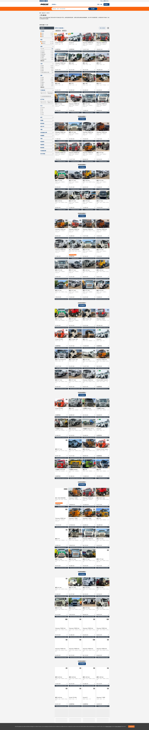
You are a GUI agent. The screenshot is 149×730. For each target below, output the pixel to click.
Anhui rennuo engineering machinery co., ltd (90, 327)
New (41, 105)
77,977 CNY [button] (99, 138)
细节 (41, 117)
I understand (131, 726)
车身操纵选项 (43, 150)
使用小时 (42, 126)
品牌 (41, 46)
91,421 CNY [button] (71, 187)
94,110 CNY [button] (58, 614)
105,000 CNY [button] (100, 525)
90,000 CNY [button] (71, 415)
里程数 (41, 120)
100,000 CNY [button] (100, 476)
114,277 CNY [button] (86, 49)
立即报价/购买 (72, 254)
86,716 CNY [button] (71, 655)
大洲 (41, 63)
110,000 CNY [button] (86, 476)
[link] (61, 37)
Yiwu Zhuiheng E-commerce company (89, 51)
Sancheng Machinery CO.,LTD (75, 71)
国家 (41, 75)
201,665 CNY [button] (100, 325)
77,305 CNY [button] (85, 110)
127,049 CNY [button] (72, 525)
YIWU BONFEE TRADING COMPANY (75, 526)
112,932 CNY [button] (86, 345)
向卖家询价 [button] (58, 49)
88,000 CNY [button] (99, 704)
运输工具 (43, 13)
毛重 (41, 129)
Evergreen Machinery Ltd (75, 417)
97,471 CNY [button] (71, 455)
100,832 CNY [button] (100, 49)
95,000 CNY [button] (85, 525)
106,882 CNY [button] (100, 69)
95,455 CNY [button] (58, 90)
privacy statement (118, 726)
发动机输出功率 (43, 132)
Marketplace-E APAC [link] (75, 258)
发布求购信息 (82, 119)
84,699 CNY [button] (85, 634)
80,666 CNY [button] (99, 110)
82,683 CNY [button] (99, 655)
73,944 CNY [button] (99, 235)
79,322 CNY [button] (71, 110)
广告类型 (42, 31)
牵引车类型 (42, 153)
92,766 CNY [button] (58, 110)
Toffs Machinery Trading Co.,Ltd (102, 327)
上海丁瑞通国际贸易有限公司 (61, 368)
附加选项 (42, 123)
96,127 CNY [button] (71, 69)
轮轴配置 (42, 135)
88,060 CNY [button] (85, 455)
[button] (47, 28)
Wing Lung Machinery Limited (89, 368)
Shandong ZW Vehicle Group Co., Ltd (61, 51)
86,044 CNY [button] (85, 187)
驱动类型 (42, 147)
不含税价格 (42, 90)
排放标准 (42, 141)
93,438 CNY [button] (85, 90)
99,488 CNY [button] (99, 415)
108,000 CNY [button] (72, 504)
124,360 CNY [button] (86, 504)
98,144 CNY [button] (58, 565)
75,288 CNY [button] (99, 187)
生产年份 (42, 99)
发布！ (107, 4)
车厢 (41, 138)
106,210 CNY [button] (72, 614)
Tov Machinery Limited (61, 112)
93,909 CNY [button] (71, 90)
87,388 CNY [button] (71, 476)
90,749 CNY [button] (71, 325)
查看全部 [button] (42, 60)
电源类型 (42, 144)
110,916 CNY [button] (100, 207)
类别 (41, 39)
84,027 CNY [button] (58, 69)
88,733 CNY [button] (85, 545)
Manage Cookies (108, 726)
